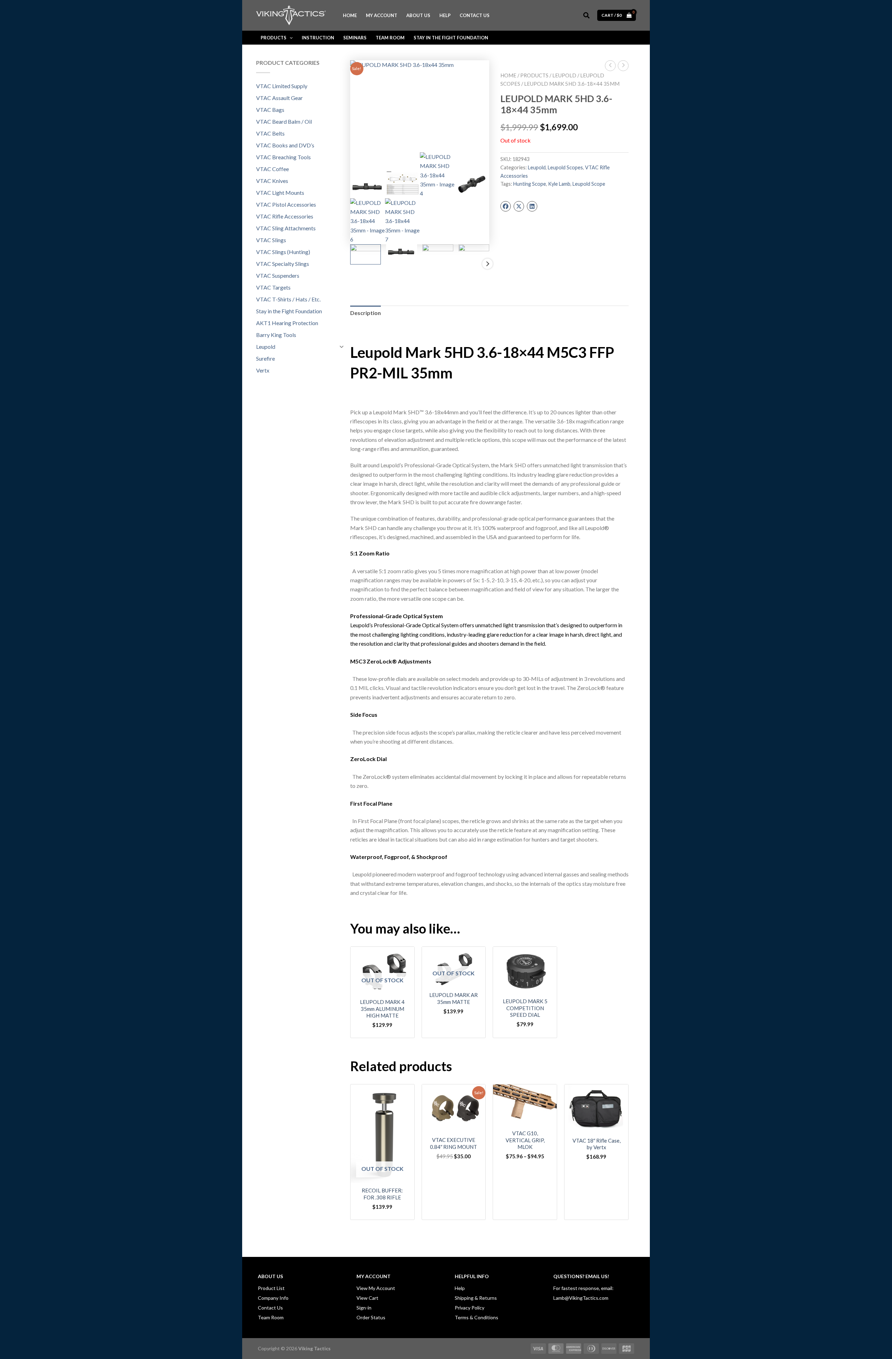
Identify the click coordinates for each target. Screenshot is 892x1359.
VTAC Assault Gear (279, 97)
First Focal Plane (371, 803)
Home (508, 75)
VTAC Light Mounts (280, 192)
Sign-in (363, 1308)
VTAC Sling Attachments (286, 228)
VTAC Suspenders (277, 275)
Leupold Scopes (565, 167)
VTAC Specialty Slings (282, 263)
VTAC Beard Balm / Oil (284, 121)
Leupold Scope (588, 184)
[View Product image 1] (365, 254)
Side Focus (363, 714)
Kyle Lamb (559, 184)
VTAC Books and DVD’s (285, 145)
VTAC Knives (272, 180)
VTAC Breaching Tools (283, 157)
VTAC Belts (270, 133)
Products (534, 75)
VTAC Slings (271, 240)
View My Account (375, 1288)
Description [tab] (365, 312)
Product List (271, 1288)
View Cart (367, 1298)
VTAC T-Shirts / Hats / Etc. (288, 299)
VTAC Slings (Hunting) (283, 251)
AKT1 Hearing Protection (287, 323)
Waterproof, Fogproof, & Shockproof (398, 856)
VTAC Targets (273, 287)
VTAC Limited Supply (281, 86)
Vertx (262, 370)
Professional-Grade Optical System (396, 616)
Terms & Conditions (476, 1317)
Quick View (382, 987)
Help (460, 1288)
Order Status (370, 1317)
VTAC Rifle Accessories (284, 216)
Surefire (265, 358)
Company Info (273, 1298)
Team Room (271, 1317)
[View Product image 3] (437, 255)
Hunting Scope (529, 184)
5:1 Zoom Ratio (370, 553)
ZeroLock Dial (368, 758)
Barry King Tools (276, 334)
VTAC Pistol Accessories (286, 204)
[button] (586, 15)
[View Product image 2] (401, 252)
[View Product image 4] (474, 254)
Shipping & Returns (476, 1298)
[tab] (489, 553)
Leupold (265, 346)
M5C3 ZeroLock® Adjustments (390, 661)
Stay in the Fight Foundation (289, 311)
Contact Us (270, 1308)
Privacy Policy (469, 1308)
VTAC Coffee (272, 169)
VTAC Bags (270, 109)
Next (487, 264)
